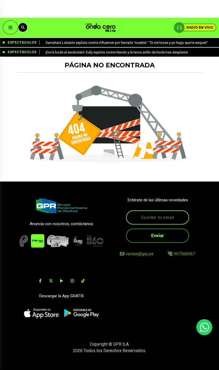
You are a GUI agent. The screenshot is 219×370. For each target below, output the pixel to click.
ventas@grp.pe (140, 253)
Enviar (157, 235)
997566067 (184, 253)
